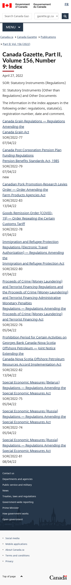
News (5, 490)
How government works (15, 513)
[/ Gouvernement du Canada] (26, 5)
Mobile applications (16, 544)
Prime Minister (10, 507)
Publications (48, 37)
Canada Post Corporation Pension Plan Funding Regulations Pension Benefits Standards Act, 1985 (31, 155)
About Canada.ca (14, 549)
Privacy (9, 561)
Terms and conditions (17, 555)
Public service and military (17, 484)
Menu (11, 27)
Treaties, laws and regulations (19, 496)
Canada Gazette (27, 37)
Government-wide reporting (18, 502)
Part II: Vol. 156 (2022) (16, 44)
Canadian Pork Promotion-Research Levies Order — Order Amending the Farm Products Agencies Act (34, 189)
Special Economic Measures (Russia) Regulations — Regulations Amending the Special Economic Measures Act (34, 416)
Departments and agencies (17, 479)
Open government (12, 519)
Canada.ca (6, 37)
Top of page (9, 576)
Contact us (8, 473)
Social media (12, 538)
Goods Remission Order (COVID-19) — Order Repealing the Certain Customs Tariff (28, 218)
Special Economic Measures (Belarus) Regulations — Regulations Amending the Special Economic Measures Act (34, 387)
